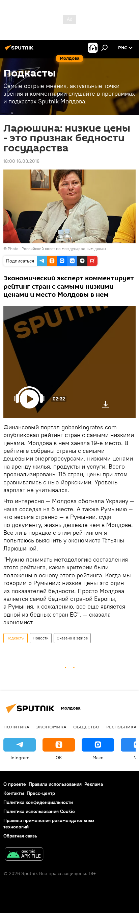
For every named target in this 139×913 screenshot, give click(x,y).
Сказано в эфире (72, 637)
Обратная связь (20, 836)
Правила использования (55, 784)
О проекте (14, 784)
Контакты (13, 793)
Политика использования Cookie (39, 811)
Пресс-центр (41, 793)
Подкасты (15, 637)
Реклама (93, 784)
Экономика (51, 727)
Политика (16, 727)
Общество (86, 727)
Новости (41, 637)
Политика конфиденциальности (38, 802)
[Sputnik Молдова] (20, 50)
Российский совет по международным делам (64, 248)
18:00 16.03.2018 (21, 161)
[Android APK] (24, 854)
